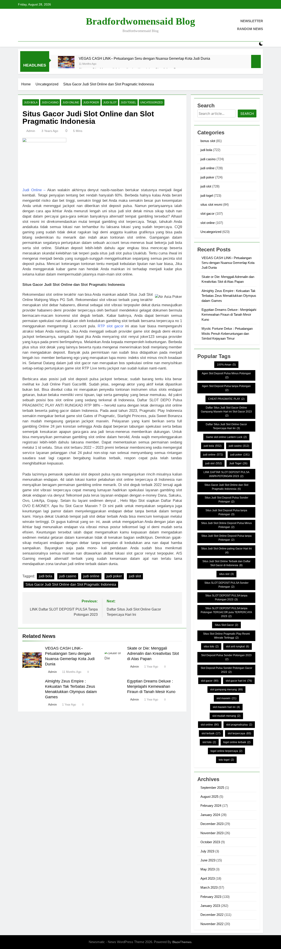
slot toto (209, 742)
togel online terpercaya (226, 751)
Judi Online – (34, 190)
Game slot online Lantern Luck (226, 437)
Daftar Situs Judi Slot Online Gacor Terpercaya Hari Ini (226, 426)
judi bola (31, 102)
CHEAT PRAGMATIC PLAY (226, 398)
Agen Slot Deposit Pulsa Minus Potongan (226, 375)
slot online (207, 223)
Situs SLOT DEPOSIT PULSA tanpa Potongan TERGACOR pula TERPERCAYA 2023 (226, 612)
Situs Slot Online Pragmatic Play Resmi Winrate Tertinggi (226, 635)
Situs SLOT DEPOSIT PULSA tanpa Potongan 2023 (226, 597)
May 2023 (207, 869)
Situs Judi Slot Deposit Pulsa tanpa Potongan (226, 512)
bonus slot (207, 141)
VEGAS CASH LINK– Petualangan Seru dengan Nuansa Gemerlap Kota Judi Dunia (144, 58)
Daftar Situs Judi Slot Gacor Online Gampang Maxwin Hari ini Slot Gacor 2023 (226, 411)
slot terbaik (211, 733)
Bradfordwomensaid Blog (140, 21)
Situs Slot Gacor (226, 625)
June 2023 (207, 860)
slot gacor (207, 213)
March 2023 (209, 887)
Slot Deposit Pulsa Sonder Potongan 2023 (226, 657)
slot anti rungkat (237, 646)
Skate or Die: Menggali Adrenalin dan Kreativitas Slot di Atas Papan (153, 653)
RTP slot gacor (111, 326)
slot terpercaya (239, 733)
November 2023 (211, 833)
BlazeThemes (181, 942)
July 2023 (207, 851)
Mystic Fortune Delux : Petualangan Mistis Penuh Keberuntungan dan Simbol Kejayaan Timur (227, 333)
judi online (71, 102)
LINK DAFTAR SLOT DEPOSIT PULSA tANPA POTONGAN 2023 (226, 474)
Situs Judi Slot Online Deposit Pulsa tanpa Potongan (226, 537)
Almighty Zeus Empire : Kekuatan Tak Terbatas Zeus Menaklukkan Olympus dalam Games (229, 296)
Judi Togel (238, 463)
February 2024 (210, 805)
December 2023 (211, 824)
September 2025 (212, 787)
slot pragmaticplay (239, 724)
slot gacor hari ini (239, 680)
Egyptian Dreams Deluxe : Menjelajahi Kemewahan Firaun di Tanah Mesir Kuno (151, 686)
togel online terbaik (236, 742)
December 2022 (211, 915)
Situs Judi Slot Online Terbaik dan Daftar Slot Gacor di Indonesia (226, 563)
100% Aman (226, 364)
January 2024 (210, 815)
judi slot (110, 102)
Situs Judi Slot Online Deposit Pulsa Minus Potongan (226, 525)
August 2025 (209, 796)
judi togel (128, 102)
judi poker (91, 102)
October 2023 (210, 842)
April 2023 (207, 878)
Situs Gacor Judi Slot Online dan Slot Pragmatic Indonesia (70, 584)
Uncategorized (151, 102)
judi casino (50, 102)
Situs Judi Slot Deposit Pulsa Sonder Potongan (226, 499)
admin (30, 131)
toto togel (226, 759)
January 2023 (210, 906)
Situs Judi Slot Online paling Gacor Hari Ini (226, 550)
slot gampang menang (226, 689)
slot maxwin (226, 698)
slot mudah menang (226, 715)
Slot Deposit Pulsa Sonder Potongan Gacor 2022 (226, 669)
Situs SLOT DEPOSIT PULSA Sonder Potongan (226, 584)
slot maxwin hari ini (226, 707)
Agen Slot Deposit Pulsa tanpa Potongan (226, 388)
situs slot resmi (211, 204)
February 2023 (210, 897)
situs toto (211, 646)
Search (247, 114)
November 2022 (211, 924)
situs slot (226, 574)
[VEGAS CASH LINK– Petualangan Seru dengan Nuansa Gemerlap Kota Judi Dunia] (66, 64)
